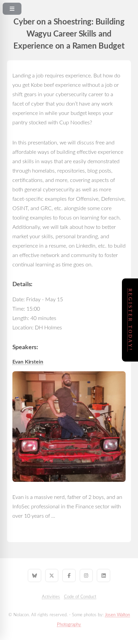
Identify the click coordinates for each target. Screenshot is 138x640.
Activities (51, 597)
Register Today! (130, 320)
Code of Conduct (80, 597)
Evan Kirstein (27, 362)
